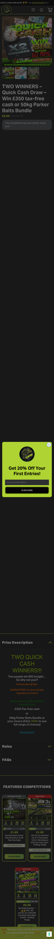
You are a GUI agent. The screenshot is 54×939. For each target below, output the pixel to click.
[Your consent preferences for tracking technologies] (49, 934)
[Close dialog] (49, 445)
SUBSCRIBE (27, 490)
